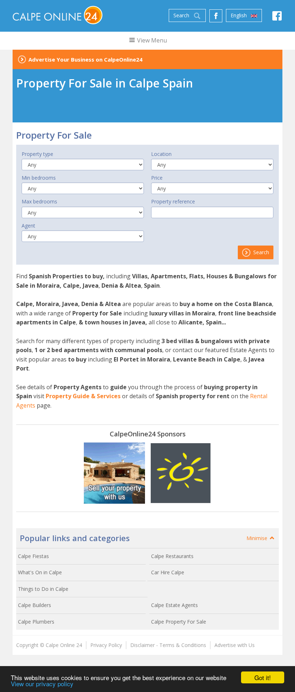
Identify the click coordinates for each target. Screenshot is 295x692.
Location (161, 153)
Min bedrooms (39, 177)
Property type (37, 153)
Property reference (173, 201)
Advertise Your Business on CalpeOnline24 (85, 59)
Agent (28, 225)
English (239, 15)
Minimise (257, 538)
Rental (258, 396)
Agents (25, 405)
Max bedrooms (39, 201)
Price (157, 177)
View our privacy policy (42, 683)
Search (260, 252)
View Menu (151, 40)
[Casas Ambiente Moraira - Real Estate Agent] (180, 473)
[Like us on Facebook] (215, 15)
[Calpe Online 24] (58, 15)
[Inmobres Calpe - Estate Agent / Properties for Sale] (114, 473)
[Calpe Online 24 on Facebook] (277, 17)
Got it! (262, 677)
